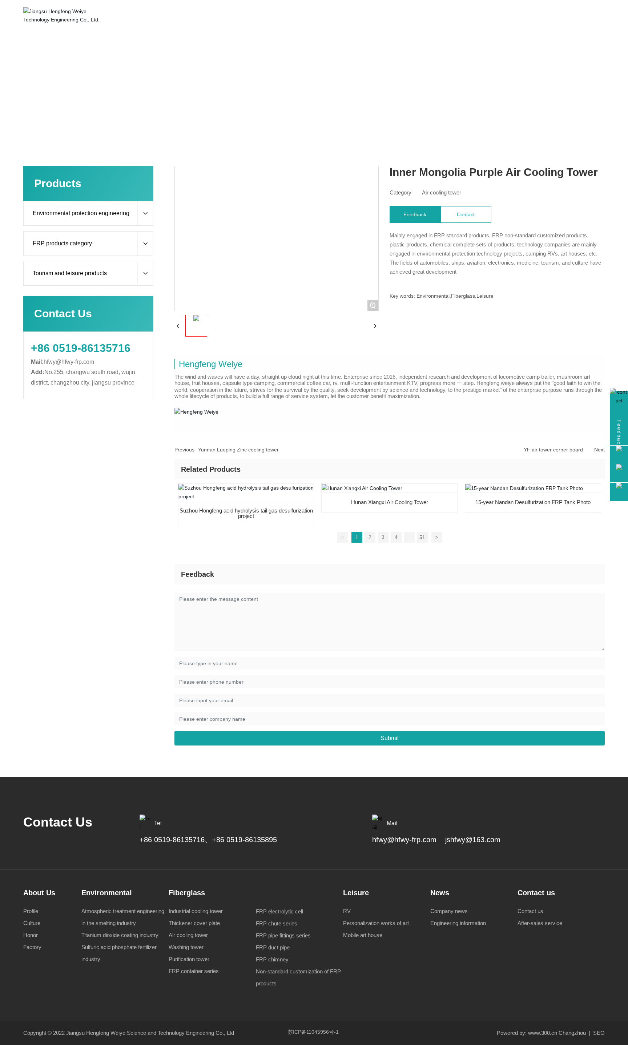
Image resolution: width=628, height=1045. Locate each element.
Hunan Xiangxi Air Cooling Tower (389, 502)
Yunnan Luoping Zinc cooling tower (238, 450)
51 (422, 537)
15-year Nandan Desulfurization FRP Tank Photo (533, 502)
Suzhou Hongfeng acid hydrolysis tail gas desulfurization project (246, 513)
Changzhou (572, 1033)
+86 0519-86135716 (80, 348)
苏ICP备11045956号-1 (313, 1032)
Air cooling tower (316, 73)
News (439, 893)
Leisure (356, 893)
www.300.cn (542, 1033)
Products (216, 73)
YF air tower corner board (553, 450)
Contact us (536, 893)
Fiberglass (187, 893)
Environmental (106, 893)
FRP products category (261, 73)
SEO (598, 1033)
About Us (39, 893)
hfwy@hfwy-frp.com (69, 362)
